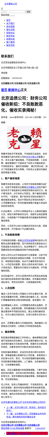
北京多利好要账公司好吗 (33, 402)
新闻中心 (14, 90)
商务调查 (10, 26)
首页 (8, 20)
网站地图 (5, 428)
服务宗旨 (10, 36)
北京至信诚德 (28, 240)
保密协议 (10, 33)
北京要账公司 (10, 4)
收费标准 (10, 39)
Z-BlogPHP (40, 428)
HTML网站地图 (17, 428)
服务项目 (10, 45)
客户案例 (10, 42)
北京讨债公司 (32, 157)
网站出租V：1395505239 (18, 433)
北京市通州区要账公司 (11, 402)
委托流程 (10, 30)
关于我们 (10, 23)
